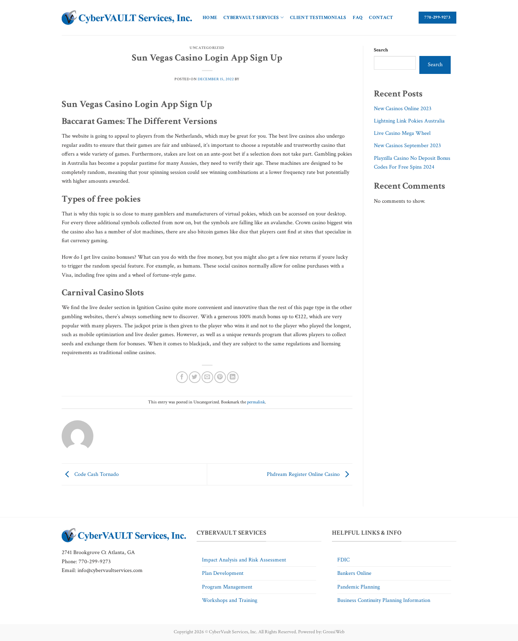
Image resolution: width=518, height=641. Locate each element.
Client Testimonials (318, 17)
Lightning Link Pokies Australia (409, 121)
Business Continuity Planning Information (383, 600)
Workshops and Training (229, 600)
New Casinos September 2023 (407, 145)
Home (210, 17)
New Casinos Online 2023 (402, 108)
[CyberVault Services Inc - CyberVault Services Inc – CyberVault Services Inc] (127, 17)
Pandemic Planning (358, 587)
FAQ (358, 17)
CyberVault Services (251, 17)
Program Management (227, 587)
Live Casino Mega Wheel (402, 133)
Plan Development (222, 573)
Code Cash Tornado (96, 474)
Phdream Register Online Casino (304, 474)
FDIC (343, 560)
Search (381, 49)
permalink (256, 402)
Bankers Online (354, 573)
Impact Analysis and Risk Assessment (244, 560)
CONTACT (381, 17)
